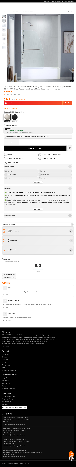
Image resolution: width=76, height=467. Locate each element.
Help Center (6, 378)
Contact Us (7, 413)
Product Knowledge (9, 370)
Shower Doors (15, 11)
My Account (6, 383)
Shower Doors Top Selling (13, 94)
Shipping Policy (7, 399)
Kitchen (4, 362)
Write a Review (10, 274)
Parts (4, 386)
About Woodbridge (8, 396)
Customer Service (9, 374)
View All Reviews (10, 277)
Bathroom (5, 354)
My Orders (5, 380)
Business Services (8, 388)
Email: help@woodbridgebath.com (15, 407)
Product (5, 351)
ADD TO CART (36, 148)
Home (3, 11)
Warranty (5, 404)
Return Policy (6, 401)
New (3, 368)
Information (7, 392)
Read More (5, 347)
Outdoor (5, 359)
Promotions (6, 365)
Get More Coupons (10, 108)
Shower (8, 11)
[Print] (68, 11)
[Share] (72, 11)
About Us (6, 331)
